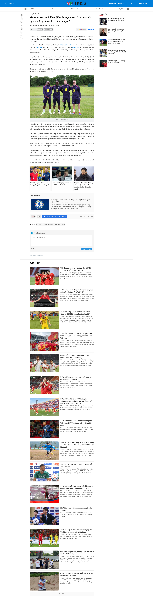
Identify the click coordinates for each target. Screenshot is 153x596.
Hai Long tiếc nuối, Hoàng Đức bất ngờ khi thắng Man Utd (116, 30)
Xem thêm (62, 594)
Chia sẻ (91, 29)
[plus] (21, 33)
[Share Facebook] (81, 216)
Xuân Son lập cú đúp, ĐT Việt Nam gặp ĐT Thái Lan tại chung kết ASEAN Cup (76, 531)
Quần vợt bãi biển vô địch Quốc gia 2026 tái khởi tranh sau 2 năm (76, 574)
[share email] (92, 216)
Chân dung (99, 9)
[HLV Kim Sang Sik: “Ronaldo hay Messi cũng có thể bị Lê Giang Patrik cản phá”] (44, 320)
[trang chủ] (25, 9)
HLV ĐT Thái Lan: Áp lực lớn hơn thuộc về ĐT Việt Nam (76, 465)
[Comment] (21, 22)
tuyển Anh (39, 47)
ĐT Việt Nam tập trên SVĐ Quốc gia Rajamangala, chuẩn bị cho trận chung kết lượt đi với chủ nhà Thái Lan (76, 401)
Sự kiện (121, 9)
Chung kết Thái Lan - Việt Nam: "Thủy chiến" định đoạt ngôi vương (75, 356)
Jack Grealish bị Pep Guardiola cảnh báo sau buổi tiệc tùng (61, 184)
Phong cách (75, 9)
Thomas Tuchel (65, 45)
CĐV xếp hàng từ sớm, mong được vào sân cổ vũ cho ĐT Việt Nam (77, 553)
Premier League (48, 224)
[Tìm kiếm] (135, 3)
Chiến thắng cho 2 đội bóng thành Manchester (116, 61)
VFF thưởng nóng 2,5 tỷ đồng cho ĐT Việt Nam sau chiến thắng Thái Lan (75, 269)
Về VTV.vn (11, 3)
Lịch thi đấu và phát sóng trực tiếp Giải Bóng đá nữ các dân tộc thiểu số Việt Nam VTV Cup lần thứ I (77, 445)
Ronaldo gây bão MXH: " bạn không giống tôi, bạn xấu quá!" (39, 184)
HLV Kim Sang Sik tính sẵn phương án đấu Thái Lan (76, 509)
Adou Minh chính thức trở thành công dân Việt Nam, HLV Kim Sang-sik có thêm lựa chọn (76, 423)
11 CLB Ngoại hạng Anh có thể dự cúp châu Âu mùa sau (116, 19)
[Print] (21, 28)
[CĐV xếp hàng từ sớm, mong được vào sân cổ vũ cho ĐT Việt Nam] (44, 560)
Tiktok (130, 3)
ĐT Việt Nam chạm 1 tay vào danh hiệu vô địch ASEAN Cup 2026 (75, 378)
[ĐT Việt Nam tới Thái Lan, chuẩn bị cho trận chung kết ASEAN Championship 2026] (44, 494)
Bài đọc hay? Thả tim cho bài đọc (56, 216)
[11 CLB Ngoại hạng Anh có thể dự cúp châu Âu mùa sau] (103, 21)
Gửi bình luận (87, 249)
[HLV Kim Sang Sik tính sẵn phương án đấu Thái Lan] (44, 516)
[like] (21, 15)
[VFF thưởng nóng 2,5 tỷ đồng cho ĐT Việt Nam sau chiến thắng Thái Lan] (44, 276)
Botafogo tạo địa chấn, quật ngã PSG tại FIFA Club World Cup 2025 (117, 52)
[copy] (21, 18)
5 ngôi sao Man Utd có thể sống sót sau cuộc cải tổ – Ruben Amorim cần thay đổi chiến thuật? (83, 186)
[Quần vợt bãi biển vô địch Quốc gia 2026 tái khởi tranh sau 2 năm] (44, 581)
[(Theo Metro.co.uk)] (62, 96)
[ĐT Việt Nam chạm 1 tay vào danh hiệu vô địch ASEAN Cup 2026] (44, 385)
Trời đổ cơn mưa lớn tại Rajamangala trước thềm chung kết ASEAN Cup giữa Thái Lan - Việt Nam (76, 336)
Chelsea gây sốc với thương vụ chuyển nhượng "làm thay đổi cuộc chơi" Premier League (70, 201)
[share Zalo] (85, 216)
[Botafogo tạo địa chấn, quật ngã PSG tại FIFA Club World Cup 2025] (103, 53)
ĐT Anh (38, 224)
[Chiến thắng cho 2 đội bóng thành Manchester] (103, 63)
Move (53, 9)
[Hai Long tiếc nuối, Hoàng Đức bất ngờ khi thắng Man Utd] (103, 32)
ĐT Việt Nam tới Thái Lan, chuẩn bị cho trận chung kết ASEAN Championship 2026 (76, 487)
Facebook (113, 3)
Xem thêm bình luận (36, 255)
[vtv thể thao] (76, 3)
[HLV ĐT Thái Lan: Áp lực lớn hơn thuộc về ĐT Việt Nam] (44, 472)
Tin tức (32, 9)
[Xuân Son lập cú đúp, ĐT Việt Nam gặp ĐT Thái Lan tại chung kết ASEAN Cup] (44, 538)
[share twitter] (88, 216)
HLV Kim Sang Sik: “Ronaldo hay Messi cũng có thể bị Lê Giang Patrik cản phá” (75, 313)
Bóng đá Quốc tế (34, 14)
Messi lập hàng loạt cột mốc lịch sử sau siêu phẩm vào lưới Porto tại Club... (116, 41)
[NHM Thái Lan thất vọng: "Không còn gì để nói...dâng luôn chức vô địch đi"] (44, 298)
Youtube (122, 3)
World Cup (75, 47)
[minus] (21, 38)
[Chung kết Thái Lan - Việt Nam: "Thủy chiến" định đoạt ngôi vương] (44, 363)
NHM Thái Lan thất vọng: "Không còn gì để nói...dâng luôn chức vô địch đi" (76, 291)
